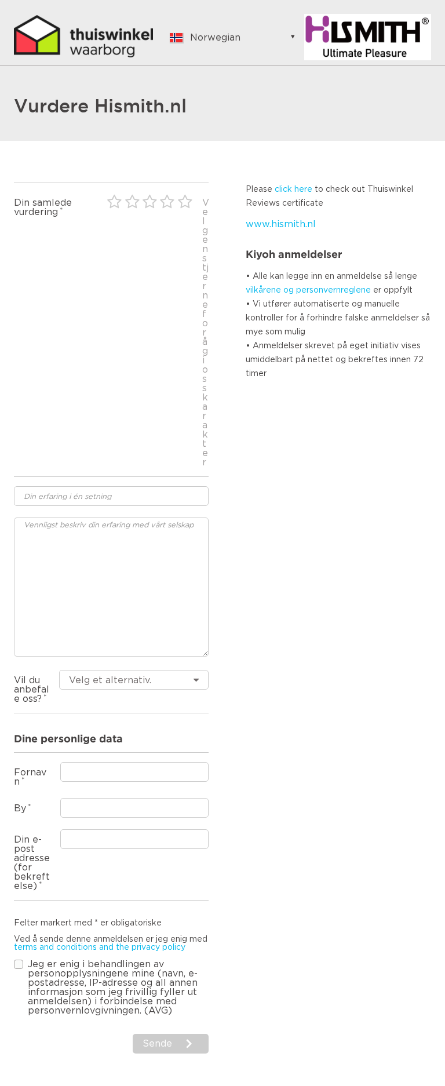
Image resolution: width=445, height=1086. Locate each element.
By (20, 808)
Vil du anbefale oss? (31, 690)
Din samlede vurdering (43, 207)
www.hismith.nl (281, 224)
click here (293, 189)
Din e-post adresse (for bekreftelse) (32, 863)
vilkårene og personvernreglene (308, 290)
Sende (157, 1043)
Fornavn (30, 777)
